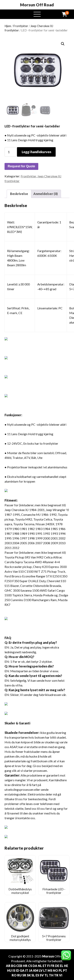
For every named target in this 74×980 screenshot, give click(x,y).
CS (30, 966)
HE (66, 966)
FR (52, 966)
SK (29, 975)
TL (46, 975)
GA (22, 970)
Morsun (48, 956)
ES (37, 975)
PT (65, 970)
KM (35, 970)
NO (55, 970)
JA (31, 970)
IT (26, 970)
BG (13, 966)
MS (50, 970)
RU (19, 975)
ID (17, 970)
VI (60, 975)
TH (51, 975)
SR (24, 975)
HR (25, 966)
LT (45, 970)
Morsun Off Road (37, 4)
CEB (19, 966)
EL (61, 966)
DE (57, 966)
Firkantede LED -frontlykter (53, 890)
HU (9, 970)
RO (14, 975)
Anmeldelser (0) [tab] (45, 194)
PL (60, 970)
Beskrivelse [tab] (19, 194)
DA (35, 966)
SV (42, 975)
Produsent (18, 961)
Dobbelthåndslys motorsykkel (20, 890)
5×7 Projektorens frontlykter (54, 937)
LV (41, 970)
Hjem (8, 26)
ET (45, 966)
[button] (62, 43)
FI (48, 966)
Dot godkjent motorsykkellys (20, 937)
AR (8, 966)
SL (33, 975)
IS (13, 970)
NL (40, 966)
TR (56, 975)
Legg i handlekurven (36, 152)
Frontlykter (20, 26)
